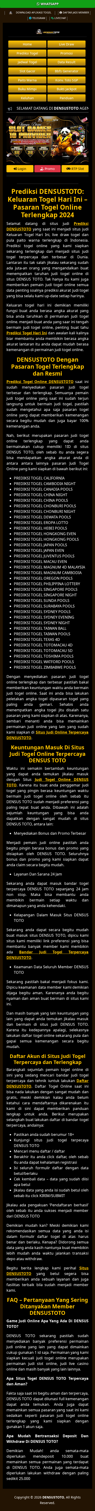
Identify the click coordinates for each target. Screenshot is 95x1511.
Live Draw (66, 44)
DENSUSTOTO (53, 1497)
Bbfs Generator (66, 71)
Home (27, 44)
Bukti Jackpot (67, 89)
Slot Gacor (27, 71)
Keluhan (27, 98)
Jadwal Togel (27, 62)
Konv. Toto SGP (66, 80)
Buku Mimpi (27, 89)
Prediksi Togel (27, 53)
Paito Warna (27, 80)
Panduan (67, 98)
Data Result (66, 62)
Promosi (66, 53)
